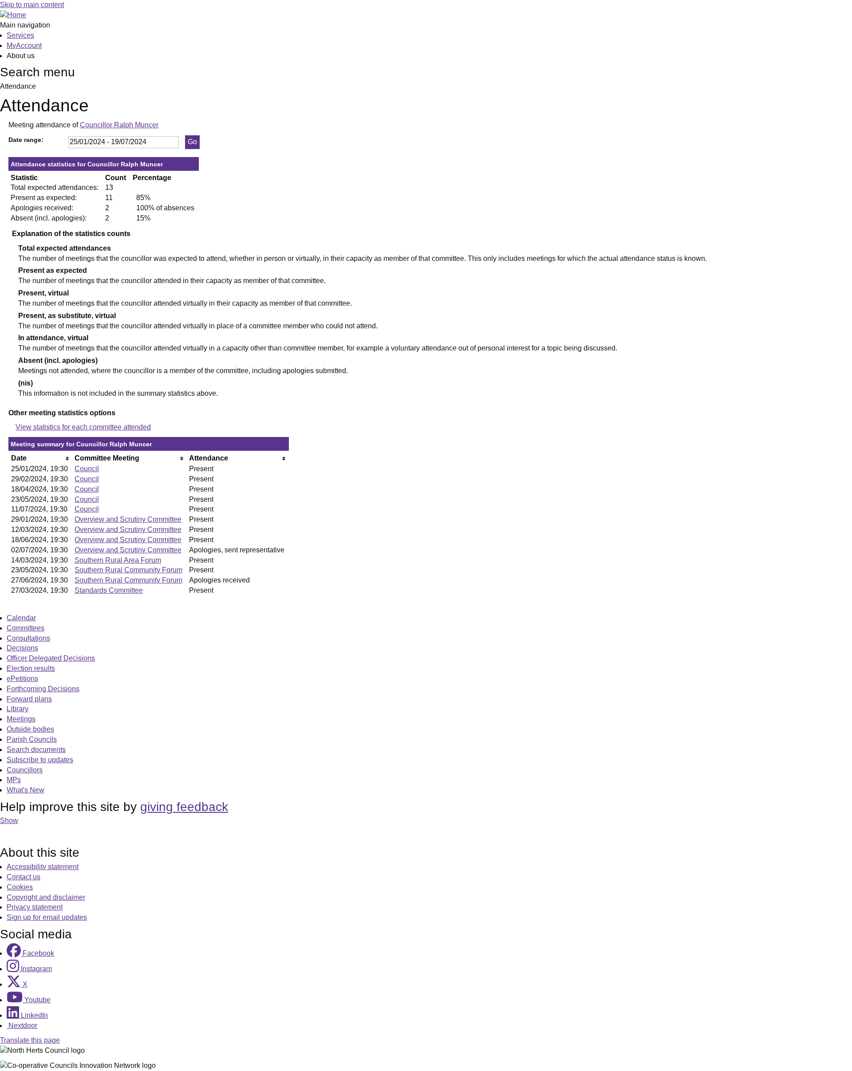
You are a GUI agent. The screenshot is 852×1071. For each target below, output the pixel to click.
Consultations (28, 638)
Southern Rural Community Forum (128, 570)
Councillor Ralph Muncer (119, 125)
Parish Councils (32, 739)
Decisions (22, 648)
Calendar (21, 618)
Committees (25, 628)
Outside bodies (30, 729)
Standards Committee (109, 590)
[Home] (13, 15)
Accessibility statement (43, 866)
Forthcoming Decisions (43, 689)
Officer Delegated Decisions (51, 658)
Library (17, 709)
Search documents (36, 749)
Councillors (25, 770)
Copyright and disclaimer (46, 897)
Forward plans (29, 699)
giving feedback (184, 807)
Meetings (21, 719)
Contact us (23, 877)
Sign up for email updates (47, 917)
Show (9, 820)
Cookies (20, 887)
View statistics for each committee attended (83, 427)
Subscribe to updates (40, 760)
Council (87, 468)
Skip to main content (32, 4)
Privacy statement (35, 907)
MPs (14, 780)
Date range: (25, 139)
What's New (25, 790)
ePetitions (22, 678)
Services (20, 35)
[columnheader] (40, 458)
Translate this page (30, 1040)
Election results (31, 668)
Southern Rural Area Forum (118, 560)
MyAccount (24, 45)
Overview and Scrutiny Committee (128, 519)
